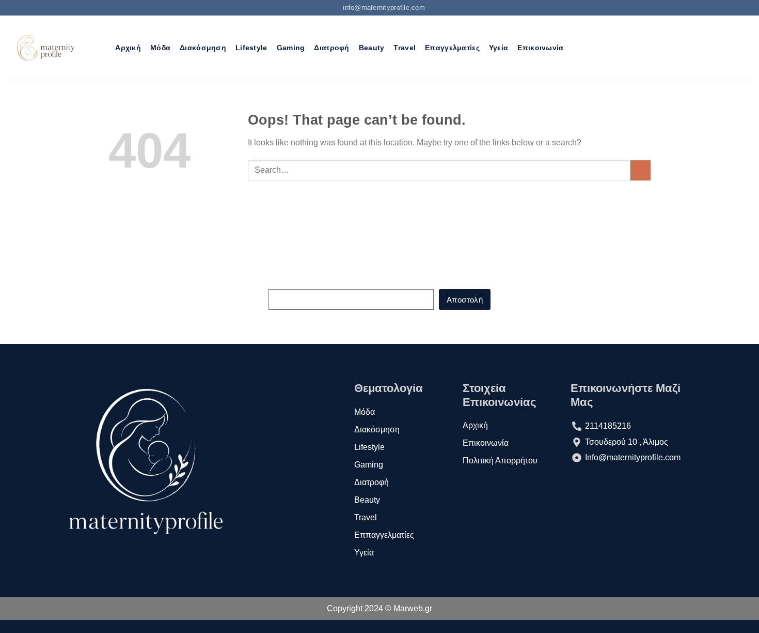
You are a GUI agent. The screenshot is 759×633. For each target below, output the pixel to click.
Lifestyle (251, 47)
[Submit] (640, 170)
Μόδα (160, 47)
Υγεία (498, 47)
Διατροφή (331, 47)
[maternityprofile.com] (45, 47)
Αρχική (128, 47)
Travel (404, 47)
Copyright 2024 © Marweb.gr (379, 608)
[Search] (101, 47)
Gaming (291, 47)
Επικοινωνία (540, 47)
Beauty (372, 47)
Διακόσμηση (203, 47)
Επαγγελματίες (452, 47)
